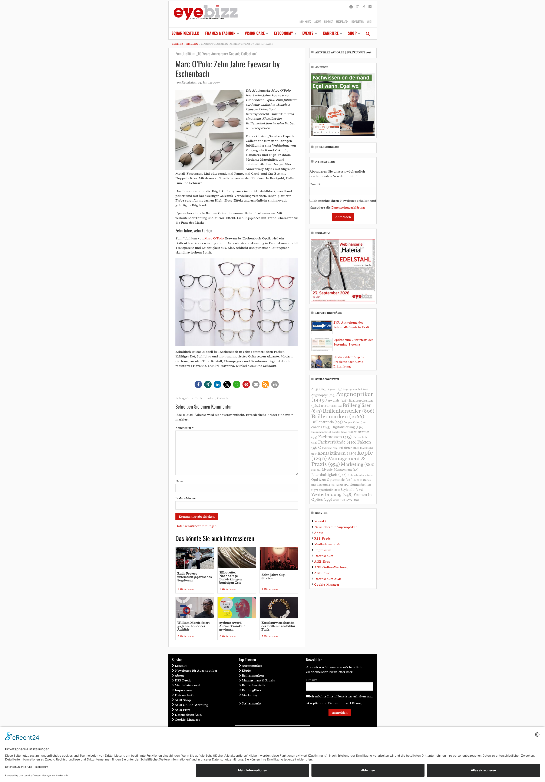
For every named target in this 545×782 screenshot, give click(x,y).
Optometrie (340, 479)
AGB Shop (322, 561)
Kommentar (184, 428)
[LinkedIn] (370, 7)
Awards (338, 400)
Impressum (322, 550)
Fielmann (330, 447)
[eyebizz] (205, 14)
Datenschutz (323, 556)
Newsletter (357, 21)
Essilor (339, 432)
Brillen (192, 44)
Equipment (321, 432)
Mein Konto (305, 21)
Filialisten (349, 448)
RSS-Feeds (322, 538)
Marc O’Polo (214, 238)
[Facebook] (351, 7)
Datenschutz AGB (327, 579)
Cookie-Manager (326, 584)
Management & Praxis (338, 461)
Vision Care (255, 33)
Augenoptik (323, 395)
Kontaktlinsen (336, 453)
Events (307, 33)
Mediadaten (342, 21)
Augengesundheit (355, 389)
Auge (319, 389)
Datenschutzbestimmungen (196, 526)
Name (179, 481)
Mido (316, 469)
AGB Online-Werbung (330, 567)
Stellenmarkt (251, 703)
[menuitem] (185, 33)
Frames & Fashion (220, 33)
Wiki (369, 21)
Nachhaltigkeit (329, 474)
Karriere (330, 33)
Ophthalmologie (360, 475)
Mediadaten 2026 (327, 544)
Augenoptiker (342, 396)
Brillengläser (251, 690)
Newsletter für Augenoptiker (335, 527)
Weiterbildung (332, 494)
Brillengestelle (331, 406)
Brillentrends (327, 421)
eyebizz (177, 44)
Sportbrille (329, 490)
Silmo (342, 485)
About (317, 21)
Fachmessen (335, 436)
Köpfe (246, 670)
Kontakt (328, 21)
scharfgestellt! (185, 33)
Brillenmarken (205, 398)
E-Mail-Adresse (185, 498)
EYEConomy (283, 33)
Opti (318, 479)
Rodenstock (326, 485)
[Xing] (364, 7)
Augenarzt (334, 389)
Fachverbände (337, 442)
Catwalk (222, 398)
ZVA (352, 500)
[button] (198, 384)
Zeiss (339, 500)
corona (320, 427)
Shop (352, 33)
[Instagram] (357, 7)
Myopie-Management (340, 469)
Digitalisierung (347, 427)
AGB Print (322, 573)
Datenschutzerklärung (348, 207)
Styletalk (352, 489)
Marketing (357, 464)
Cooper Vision (355, 422)
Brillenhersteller (348, 411)
